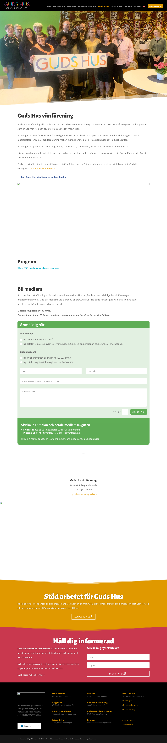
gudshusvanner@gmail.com (84, 494)
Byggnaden (71, 6)
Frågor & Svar (117, 6)
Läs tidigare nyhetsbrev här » (31, 674)
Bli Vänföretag (129, 709)
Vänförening (103, 6)
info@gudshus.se (31, 739)
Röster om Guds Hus (87, 6)
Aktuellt (128, 6)
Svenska (28, 726)
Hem (49, 6)
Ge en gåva (128, 700)
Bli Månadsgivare (130, 705)
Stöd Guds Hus (155, 6)
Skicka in (137, 411)
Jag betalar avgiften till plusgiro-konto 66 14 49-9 (48, 362)
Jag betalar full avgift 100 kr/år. (38, 339)
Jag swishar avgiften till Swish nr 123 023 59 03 (47, 357)
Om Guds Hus (59, 6)
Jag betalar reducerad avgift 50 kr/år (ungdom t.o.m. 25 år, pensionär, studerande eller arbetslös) (72, 343)
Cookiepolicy (127, 724)
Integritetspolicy (128, 720)
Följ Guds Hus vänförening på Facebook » (42, 176)
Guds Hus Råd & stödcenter (99, 711)
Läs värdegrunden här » (43, 168)
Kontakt (137, 6)
